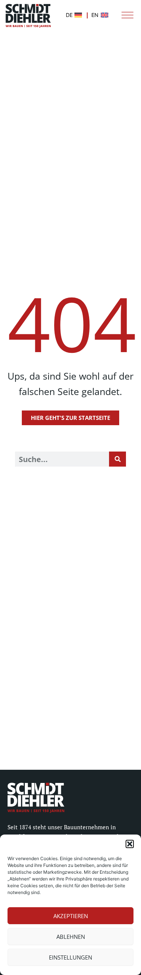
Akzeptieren (70, 916)
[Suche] (117, 459)
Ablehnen (70, 936)
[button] (129, 844)
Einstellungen (70, 957)
